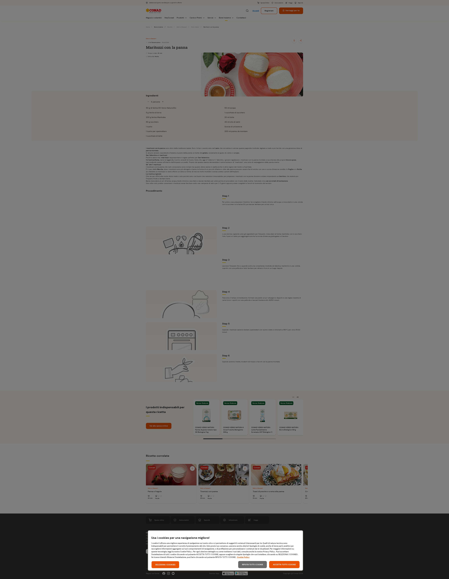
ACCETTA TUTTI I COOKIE (284, 564)
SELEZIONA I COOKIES (165, 564)
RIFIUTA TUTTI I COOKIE (252, 564)
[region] (225, 550)
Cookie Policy (243, 557)
